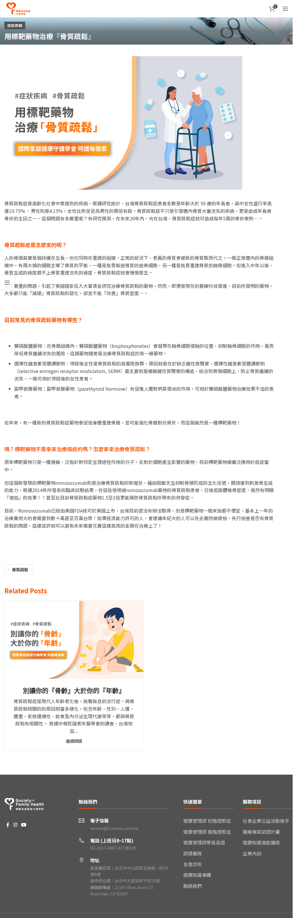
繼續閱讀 (74, 741)
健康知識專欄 (197, 875)
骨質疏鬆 (20, 569)
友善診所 (192, 864)
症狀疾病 (14, 25)
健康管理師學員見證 (204, 842)
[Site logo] (18, 7)
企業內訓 (252, 853)
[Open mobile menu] (285, 8)
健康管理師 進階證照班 (207, 832)
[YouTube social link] (23, 825)
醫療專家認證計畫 (261, 832)
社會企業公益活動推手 (266, 821)
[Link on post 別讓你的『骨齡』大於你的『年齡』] (74, 640)
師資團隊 (192, 853)
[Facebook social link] (7, 825)
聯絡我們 (192, 886)
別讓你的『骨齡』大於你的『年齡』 (74, 690)
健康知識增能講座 (261, 842)
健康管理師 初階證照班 (207, 821)
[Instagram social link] (15, 825)
